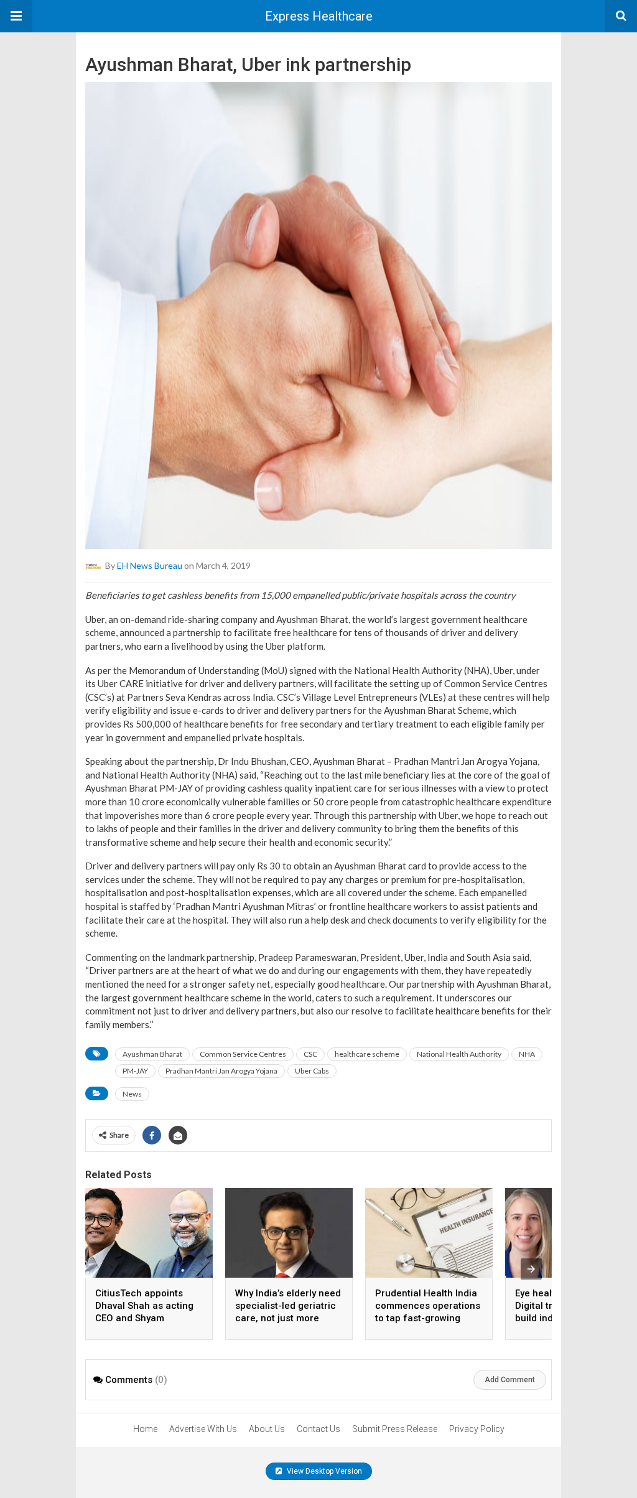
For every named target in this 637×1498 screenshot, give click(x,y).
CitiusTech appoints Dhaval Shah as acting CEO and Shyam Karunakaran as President (144, 1318)
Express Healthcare (319, 16)
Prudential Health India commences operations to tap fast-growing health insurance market (427, 1318)
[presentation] (531, 1269)
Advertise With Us (203, 1429)
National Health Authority (459, 1054)
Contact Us (318, 1429)
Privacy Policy (476, 1429)
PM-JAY (135, 1070)
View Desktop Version (323, 1471)
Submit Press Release (394, 1429)
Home (145, 1429)
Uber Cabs (312, 1070)
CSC (310, 1054)
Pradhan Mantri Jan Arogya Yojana (221, 1070)
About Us (267, 1429)
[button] (16, 16)
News (132, 1093)
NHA (527, 1054)
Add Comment (510, 1379)
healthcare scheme (367, 1054)
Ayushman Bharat (152, 1054)
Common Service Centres (243, 1054)
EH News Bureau (149, 565)
